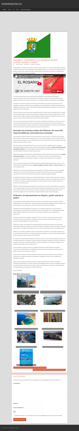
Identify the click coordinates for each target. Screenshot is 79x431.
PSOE (9, 9)
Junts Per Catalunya (26, 9)
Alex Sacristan (20, 64)
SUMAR (4, 9)
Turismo (27, 64)
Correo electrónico (18, 407)
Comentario (16, 383)
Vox (17, 9)
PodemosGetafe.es (11, 4)
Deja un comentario (36, 64)
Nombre (16, 403)
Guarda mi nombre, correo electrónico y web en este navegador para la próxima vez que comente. (38, 415)
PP (13, 9)
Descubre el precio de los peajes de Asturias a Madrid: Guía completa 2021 (30, 368)
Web (14, 411)
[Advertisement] (39, 20)
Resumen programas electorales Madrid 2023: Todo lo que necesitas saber (48, 370)
